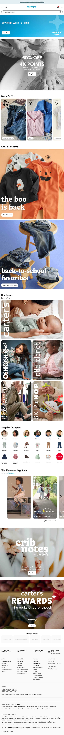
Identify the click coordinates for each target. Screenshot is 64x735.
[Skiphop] (52, 666)
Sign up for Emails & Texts (8, 694)
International (36, 665)
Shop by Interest (46, 709)
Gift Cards (19, 663)
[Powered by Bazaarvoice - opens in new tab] (50, 521)
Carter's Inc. (36, 661)
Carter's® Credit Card (22, 669)
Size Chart (19, 665)
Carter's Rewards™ (22, 671)
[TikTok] (7, 690)
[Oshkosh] (51, 663)
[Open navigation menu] (2, 7)
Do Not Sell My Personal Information (47, 706)
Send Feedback (20, 694)
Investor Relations (21, 673)
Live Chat (4, 663)
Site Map (38, 709)
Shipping (4, 671)
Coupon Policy (13, 709)
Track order (4, 665)
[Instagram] (3, 690)
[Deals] (6, 7)
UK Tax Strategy (31, 709)
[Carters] (51, 661)
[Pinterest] (14, 690)
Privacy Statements (32, 706)
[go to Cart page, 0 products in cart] (61, 7)
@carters (10, 473)
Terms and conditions (20, 706)
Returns (4, 667)
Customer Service (6, 661)
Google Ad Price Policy (7, 706)
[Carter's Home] (32, 7)
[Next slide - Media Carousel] (61, 496)
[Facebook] (11, 690)
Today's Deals (20, 667)
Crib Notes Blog (36, 663)
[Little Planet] (59, 663)
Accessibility (5, 709)
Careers (35, 671)
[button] (62, 119)
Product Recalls (22, 709)
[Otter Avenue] (52, 668)
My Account (20, 661)
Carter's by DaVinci (37, 675)
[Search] (60, 12)
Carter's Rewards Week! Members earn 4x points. (32, 2)
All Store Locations (37, 694)
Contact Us (28, 694)
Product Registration (38, 677)
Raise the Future (37, 673)
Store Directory (36, 679)
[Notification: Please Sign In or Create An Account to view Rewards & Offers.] (58, 7)
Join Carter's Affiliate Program (38, 668)
